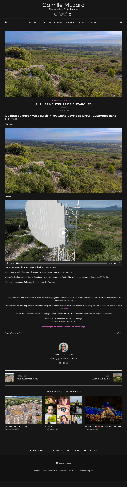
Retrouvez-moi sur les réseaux (54, 470)
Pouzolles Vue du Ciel (16, 426)
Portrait (49, 426)
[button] (63, 233)
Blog (81, 22)
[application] (63, 233)
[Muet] (115, 263)
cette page (63, 308)
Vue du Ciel (69, 100)
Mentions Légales (86, 470)
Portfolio (47, 22)
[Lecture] (8, 263)
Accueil (33, 22)
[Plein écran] (119, 263)
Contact (93, 22)
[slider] (61, 263)
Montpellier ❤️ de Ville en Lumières (103, 426)
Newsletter (73, 470)
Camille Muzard (63, 6)
